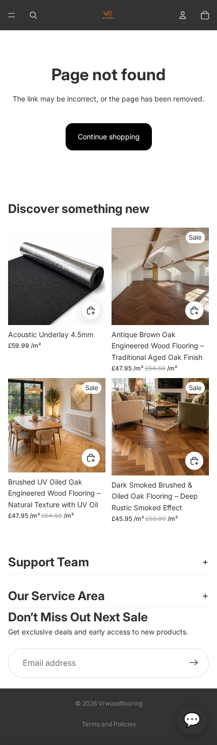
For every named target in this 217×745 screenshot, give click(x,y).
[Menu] (11, 15)
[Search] (33, 15)
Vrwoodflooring (120, 703)
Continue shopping (109, 136)
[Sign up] (193, 663)
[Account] (183, 15)
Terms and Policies (109, 724)
